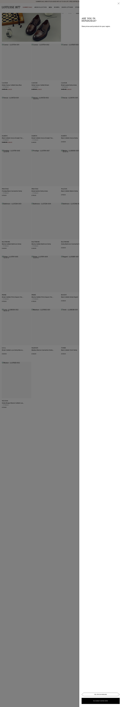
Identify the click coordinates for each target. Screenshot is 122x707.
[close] (118, 3)
